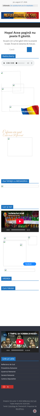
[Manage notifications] (35, 411)
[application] (20, 221)
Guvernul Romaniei (8, 372)
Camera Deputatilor (8, 379)
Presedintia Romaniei (9, 368)
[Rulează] (4, 230)
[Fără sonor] (32, 230)
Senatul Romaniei (7, 375)
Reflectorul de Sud (8, 364)
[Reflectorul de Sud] (3, 25)
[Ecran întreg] (36, 230)
